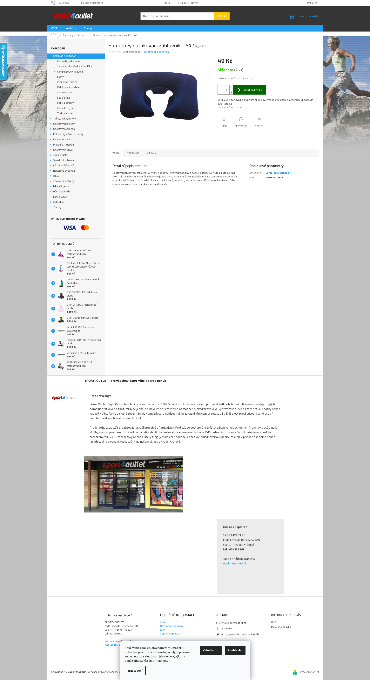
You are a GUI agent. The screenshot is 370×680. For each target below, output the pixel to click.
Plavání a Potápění (63, 145)
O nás (163, 622)
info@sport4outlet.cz (233, 623)
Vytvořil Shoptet (309, 672)
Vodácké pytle (65, 108)
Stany (60, 77)
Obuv (56, 176)
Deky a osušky (65, 103)
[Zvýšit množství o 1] (231, 87)
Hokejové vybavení (64, 171)
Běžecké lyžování (63, 166)
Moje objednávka (188, 3)
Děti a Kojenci (61, 186)
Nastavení (135, 671)
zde (165, 661)
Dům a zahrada (61, 192)
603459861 (227, 629)
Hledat (221, 16)
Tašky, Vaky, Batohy (65, 119)
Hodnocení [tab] (133, 153)
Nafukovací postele (68, 87)
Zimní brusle (60, 155)
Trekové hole (65, 113)
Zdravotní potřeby (64, 181)
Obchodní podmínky (171, 626)
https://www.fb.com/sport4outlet (240, 634)
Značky (57, 207)
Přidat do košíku (252, 89)
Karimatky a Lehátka (68, 61)
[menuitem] (54, 28)
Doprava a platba (170, 634)
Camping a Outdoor (64, 56)
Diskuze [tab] (151, 153)
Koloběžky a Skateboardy (68, 134)
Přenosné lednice (67, 82)
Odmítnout (211, 650)
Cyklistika (58, 202)
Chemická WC (65, 93)
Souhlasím (235, 650)
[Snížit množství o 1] (231, 92)
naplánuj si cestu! (234, 563)
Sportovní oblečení (64, 129)
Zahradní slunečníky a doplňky (74, 66)
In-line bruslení (61, 139)
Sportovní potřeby (64, 124)
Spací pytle (63, 98)
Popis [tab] (115, 153)
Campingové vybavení (70, 72)
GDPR (167, 3)
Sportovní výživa (63, 150)
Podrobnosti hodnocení (155, 52)
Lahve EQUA (60, 197)
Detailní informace (228, 108)
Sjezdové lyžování (63, 160)
